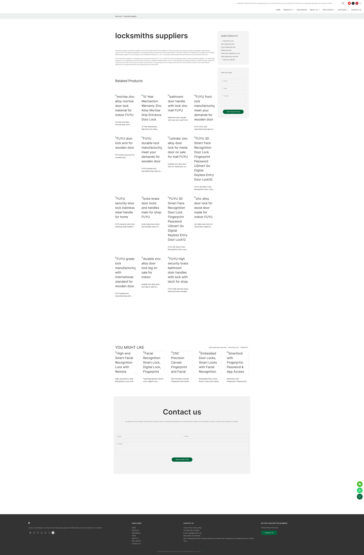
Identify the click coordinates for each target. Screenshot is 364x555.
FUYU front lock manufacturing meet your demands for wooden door (204, 128)
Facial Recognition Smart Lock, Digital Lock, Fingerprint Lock (153, 380)
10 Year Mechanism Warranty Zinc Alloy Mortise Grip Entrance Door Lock (150, 128)
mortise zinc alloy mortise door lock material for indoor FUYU (125, 123)
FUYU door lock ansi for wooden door (124, 156)
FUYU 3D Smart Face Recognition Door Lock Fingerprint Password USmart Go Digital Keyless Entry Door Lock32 (203, 188)
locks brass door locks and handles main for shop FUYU (150, 225)
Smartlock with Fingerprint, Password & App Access (236, 380)
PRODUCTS (244, 347)
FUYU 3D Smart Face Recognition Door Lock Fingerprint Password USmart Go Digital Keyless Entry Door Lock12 (177, 248)
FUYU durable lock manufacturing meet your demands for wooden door (152, 170)
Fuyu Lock (118, 16)
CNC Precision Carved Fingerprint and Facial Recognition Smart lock (180, 380)
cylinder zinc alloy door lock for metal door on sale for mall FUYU (177, 165)
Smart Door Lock (233, 347)
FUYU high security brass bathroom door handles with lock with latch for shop (178, 290)
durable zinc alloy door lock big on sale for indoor (151, 285)
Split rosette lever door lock (217, 347)
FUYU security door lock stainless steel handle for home (125, 225)
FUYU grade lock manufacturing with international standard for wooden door (124, 294)
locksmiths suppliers (130, 16)
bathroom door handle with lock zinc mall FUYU (178, 119)
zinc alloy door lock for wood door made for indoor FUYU (203, 225)
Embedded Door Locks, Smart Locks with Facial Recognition (208, 380)
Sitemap (204, 551)
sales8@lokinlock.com (195, 533)
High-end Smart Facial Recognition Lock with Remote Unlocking (124, 380)
